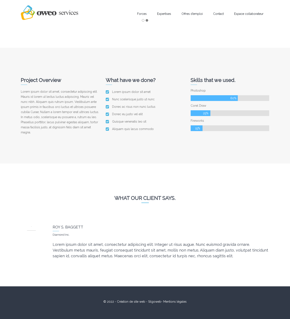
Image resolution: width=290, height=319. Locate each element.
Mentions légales (175, 301)
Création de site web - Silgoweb (139, 301)
